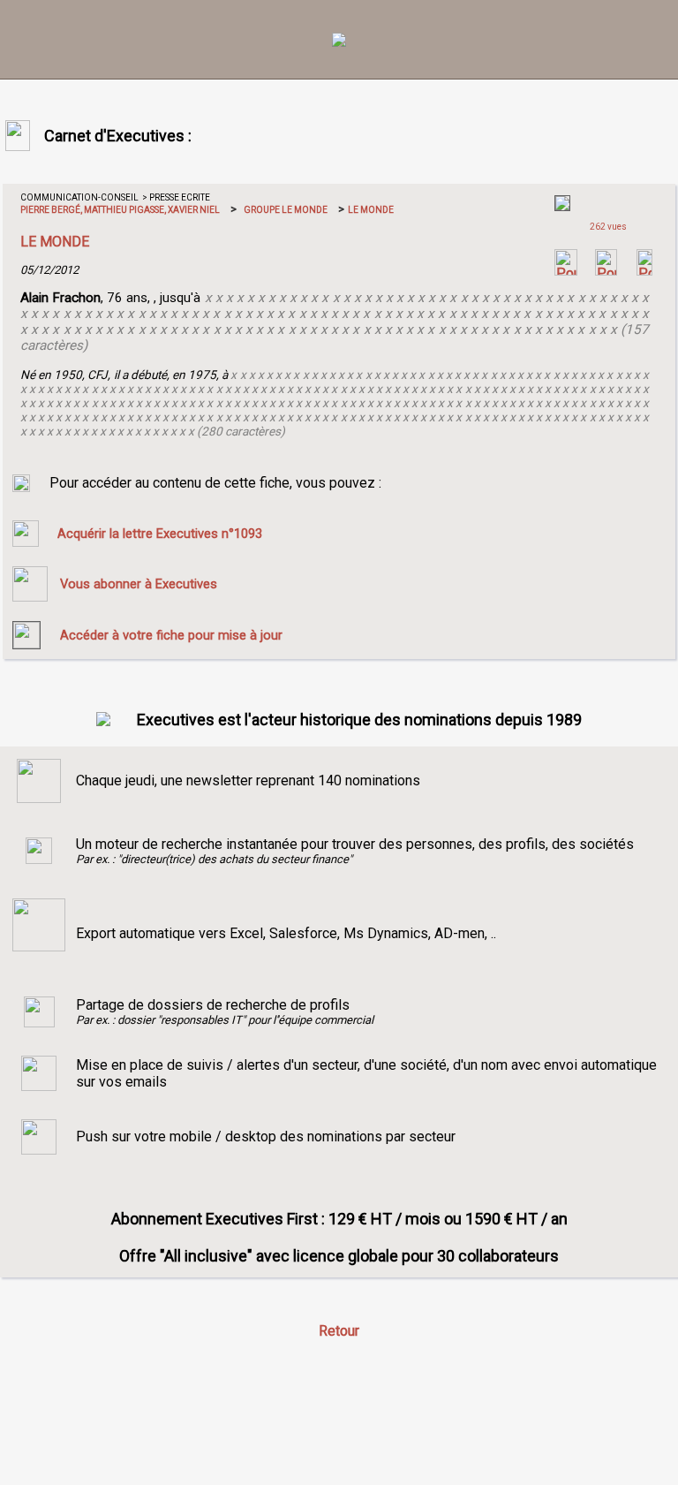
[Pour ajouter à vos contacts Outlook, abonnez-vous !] (606, 270)
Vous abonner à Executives (138, 584)
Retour (339, 1330)
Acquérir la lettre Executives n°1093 (159, 534)
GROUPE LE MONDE (286, 210)
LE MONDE (370, 210)
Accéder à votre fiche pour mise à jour (171, 635)
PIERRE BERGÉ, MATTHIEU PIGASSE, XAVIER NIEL (120, 210)
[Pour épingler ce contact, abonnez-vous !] (644, 270)
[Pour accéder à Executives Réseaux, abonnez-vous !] (565, 270)
